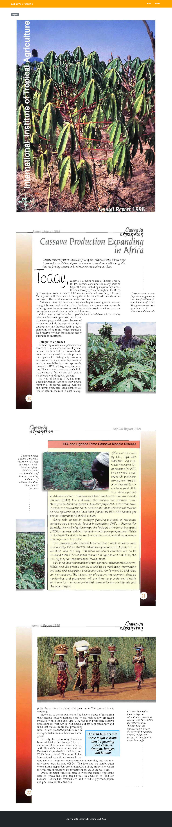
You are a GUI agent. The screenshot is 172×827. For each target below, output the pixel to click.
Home (149, 4)
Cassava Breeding (22, 4)
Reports (15, 15)
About (157, 4)
